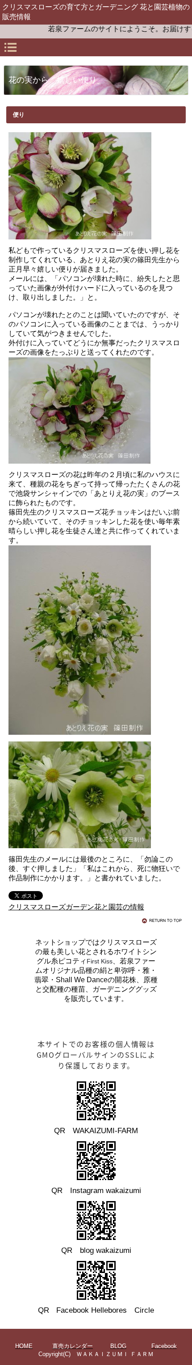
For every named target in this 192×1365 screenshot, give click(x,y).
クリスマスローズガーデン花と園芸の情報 (76, 907)
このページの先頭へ (163, 921)
